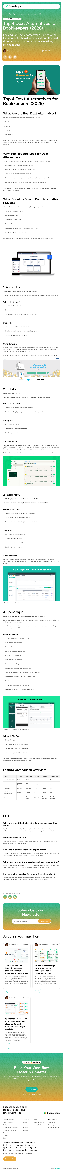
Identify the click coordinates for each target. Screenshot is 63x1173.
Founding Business (54, 1125)
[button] (55, 6)
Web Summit (52, 1122)
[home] (12, 6)
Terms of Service (38, 1122)
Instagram (26, 1130)
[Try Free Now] (31, 1089)
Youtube (25, 1127)
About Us (6, 1133)
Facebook (26, 1125)
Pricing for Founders (9, 1130)
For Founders (7, 1125)
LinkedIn (25, 1122)
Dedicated (15, 1168)
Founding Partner (53, 1127)
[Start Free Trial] (9, 1158)
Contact (5, 1135)
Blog (4, 1138)
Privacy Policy (37, 1125)
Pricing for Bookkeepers (10, 1127)
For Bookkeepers (8, 1122)
